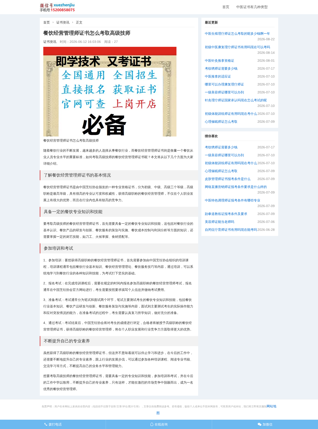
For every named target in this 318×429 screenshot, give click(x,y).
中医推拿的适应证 (218, 76)
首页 (225, 7)
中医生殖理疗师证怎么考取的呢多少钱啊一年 (237, 33)
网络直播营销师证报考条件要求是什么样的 (236, 187)
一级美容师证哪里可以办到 (224, 92)
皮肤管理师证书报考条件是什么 (227, 179)
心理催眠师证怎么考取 (221, 121)
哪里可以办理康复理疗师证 (224, 84)
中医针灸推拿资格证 (219, 60)
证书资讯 (62, 22)
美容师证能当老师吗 (219, 222)
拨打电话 (53, 424)
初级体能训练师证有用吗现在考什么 (231, 114)
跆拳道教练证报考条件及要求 (226, 214)
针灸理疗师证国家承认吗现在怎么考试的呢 (236, 100)
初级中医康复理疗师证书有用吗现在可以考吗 (237, 47)
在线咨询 (159, 424)
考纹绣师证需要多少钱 (221, 68)
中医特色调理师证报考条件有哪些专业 (232, 200)
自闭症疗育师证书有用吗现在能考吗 (231, 230)
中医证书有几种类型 (252, 7)
